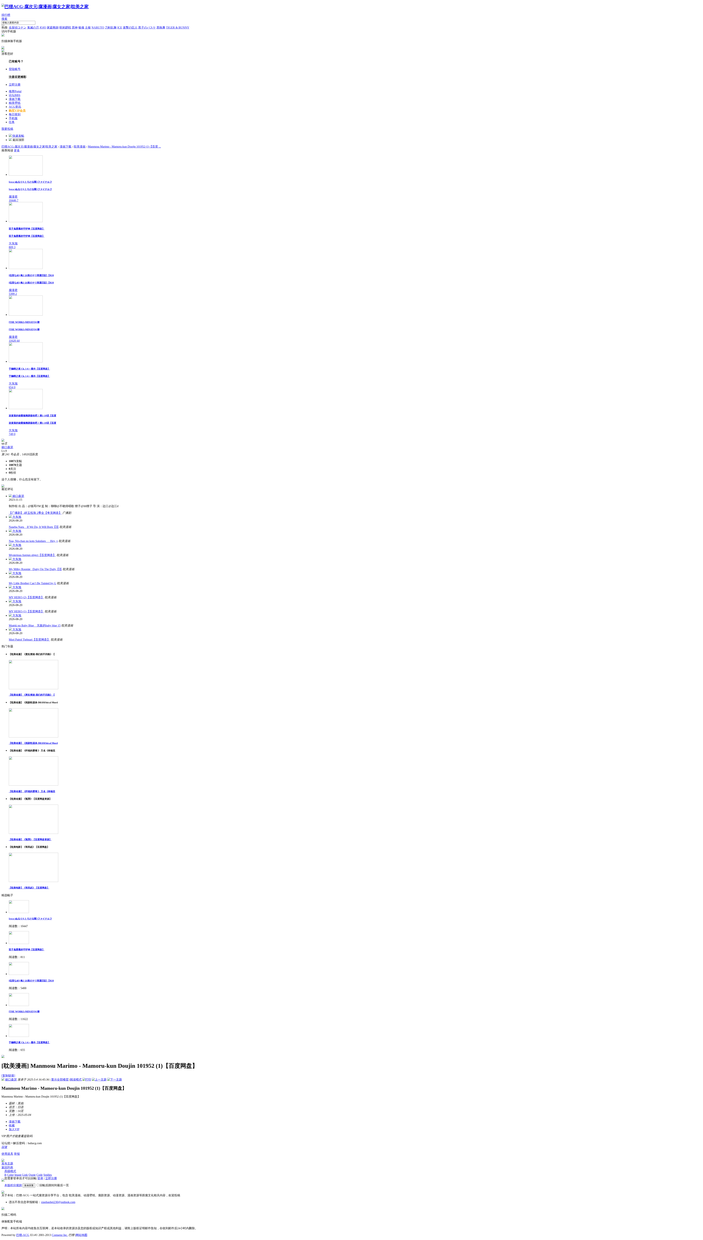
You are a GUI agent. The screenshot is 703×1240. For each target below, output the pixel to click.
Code (39, 1174)
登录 (40, 1178)
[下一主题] (114, 1079)
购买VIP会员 (17, 110)
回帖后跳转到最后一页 (54, 1185)
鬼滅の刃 (33, 27)
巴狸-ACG (22, 1235)
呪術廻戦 (65, 27)
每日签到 (15, 114)
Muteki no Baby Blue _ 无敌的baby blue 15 (35, 625)
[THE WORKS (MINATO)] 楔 (24, 1011)
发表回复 (29, 1185)
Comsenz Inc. (60, 1235)
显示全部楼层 (60, 1079)
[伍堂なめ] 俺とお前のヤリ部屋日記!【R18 (31, 980)
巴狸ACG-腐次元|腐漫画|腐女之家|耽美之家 (29, 146)
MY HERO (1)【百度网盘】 (26, 611)
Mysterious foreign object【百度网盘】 (32, 555)
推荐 (15, 91)
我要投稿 (7, 128)
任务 (12, 122)
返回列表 (7, 1167)
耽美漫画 (79, 146)
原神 (75, 27)
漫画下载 (15, 99)
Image (18, 1174)
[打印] (86, 1079)
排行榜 (5, 14)
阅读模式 (76, 1079)
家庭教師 (53, 27)
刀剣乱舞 (111, 27)
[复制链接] (8, 1075)
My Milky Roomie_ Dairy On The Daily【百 (35, 569)
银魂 (81, 27)
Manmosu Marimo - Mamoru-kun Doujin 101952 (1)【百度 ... (124, 146)
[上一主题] (99, 1079)
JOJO (43, 27)
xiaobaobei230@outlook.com (58, 1202)
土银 (88, 27)
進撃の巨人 (130, 27)
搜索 (4, 18)
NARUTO (98, 27)
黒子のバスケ (147, 27)
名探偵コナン (17, 27)
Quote (32, 1174)
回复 (4, 1147)
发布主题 (7, 1163)
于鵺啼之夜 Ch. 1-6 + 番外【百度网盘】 (29, 1042)
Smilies (47, 1174)
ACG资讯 (15, 106)
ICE (119, 27)
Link (25, 1174)
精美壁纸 (15, 102)
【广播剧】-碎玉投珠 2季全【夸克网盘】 (35, 512)
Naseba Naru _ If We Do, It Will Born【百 (34, 526)
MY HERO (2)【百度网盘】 (26, 597)
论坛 (14, 95)
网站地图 (81, 1235)
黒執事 (161, 27)
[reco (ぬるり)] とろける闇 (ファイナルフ (30, 918)
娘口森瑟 (7, 447)
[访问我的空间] (2, 440)
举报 (17, 1153)
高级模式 (10, 1171)
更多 (17, 150)
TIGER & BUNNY (177, 27)
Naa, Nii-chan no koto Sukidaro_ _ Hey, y (33, 541)
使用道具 (7, 1153)
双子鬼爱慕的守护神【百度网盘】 (26, 949)
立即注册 (15, 84)
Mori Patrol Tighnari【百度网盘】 (29, 639)
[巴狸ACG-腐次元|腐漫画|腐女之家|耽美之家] (45, 6)
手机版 (13, 118)
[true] (2, 25)
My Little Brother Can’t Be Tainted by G (32, 583)
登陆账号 (15, 69)
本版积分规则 (13, 1185)
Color (10, 1174)
